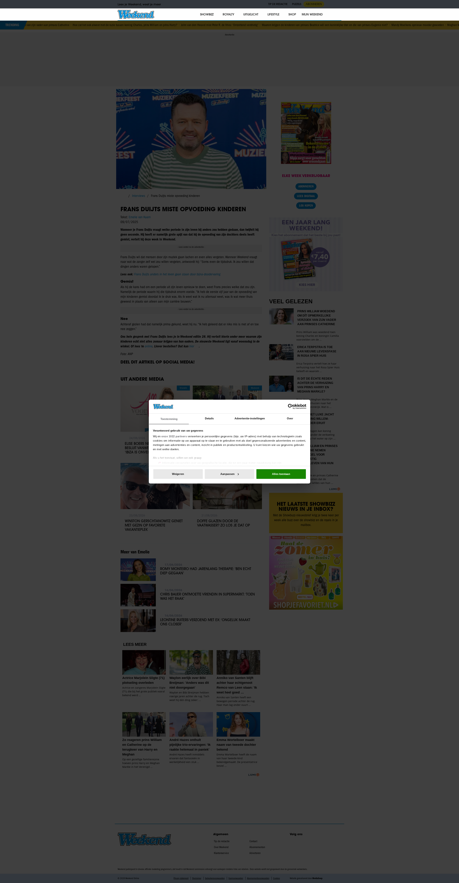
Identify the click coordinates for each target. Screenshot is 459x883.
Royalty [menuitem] (228, 14)
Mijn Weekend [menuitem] (312, 14)
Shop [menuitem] (292, 14)
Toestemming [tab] (169, 418)
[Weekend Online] (136, 14)
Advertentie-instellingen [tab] (250, 418)
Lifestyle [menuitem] (273, 14)
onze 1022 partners (174, 436)
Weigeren (178, 473)
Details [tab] (209, 418)
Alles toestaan (281, 473)
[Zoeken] (338, 14)
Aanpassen (227, 473)
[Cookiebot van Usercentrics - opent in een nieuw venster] (290, 406)
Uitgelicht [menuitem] (250, 14)
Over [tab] (290, 418)
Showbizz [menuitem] (207, 14)
